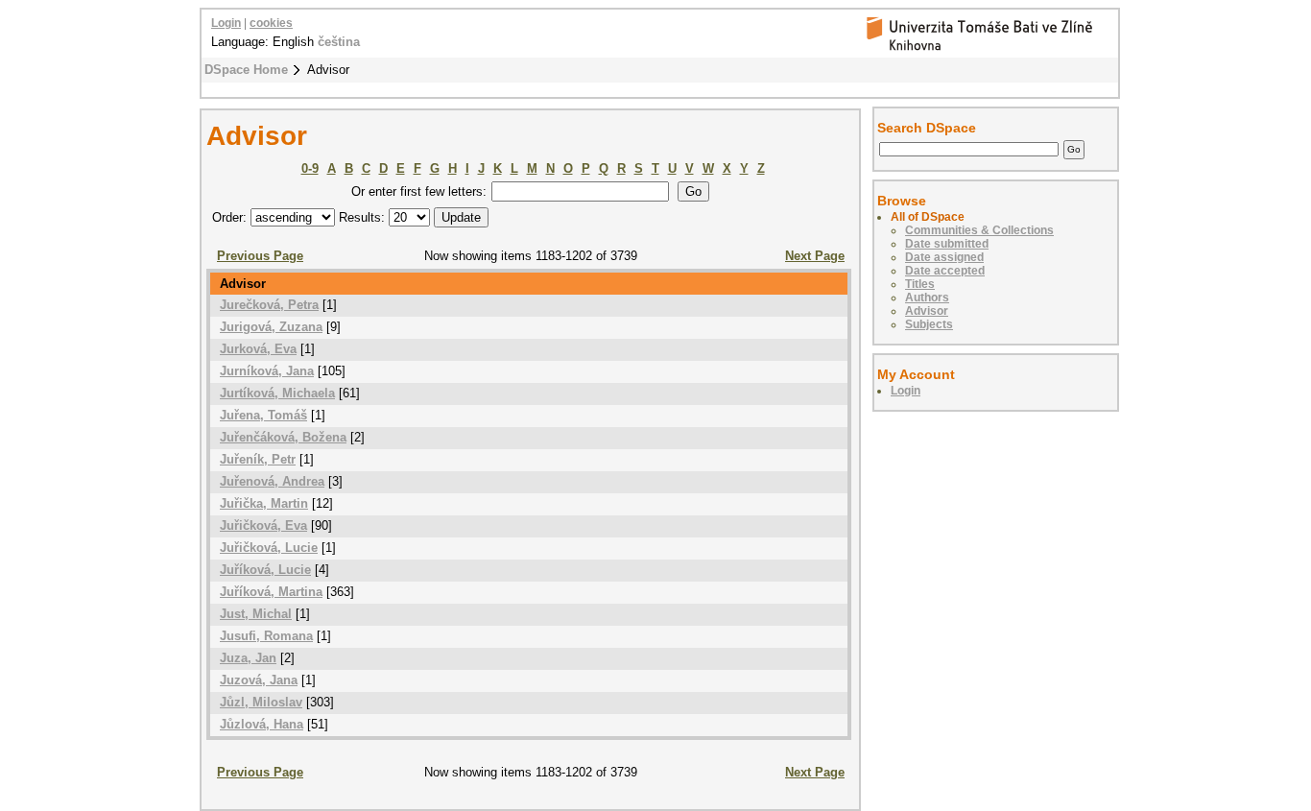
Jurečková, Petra (269, 305)
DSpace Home (246, 69)
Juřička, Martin (264, 503)
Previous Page (260, 256)
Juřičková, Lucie (269, 547)
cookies (271, 23)
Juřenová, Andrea (272, 481)
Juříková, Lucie (265, 569)
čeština (339, 42)
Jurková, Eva (258, 349)
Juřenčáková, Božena (283, 437)
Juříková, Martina (271, 591)
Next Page (815, 256)
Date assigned (944, 257)
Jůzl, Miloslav (261, 702)
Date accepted (945, 270)
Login (226, 23)
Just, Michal (256, 614)
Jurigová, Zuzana (271, 327)
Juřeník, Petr (258, 459)
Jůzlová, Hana (261, 724)
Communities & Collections (979, 230)
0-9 (310, 168)
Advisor (926, 311)
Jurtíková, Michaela (277, 393)
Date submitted (947, 243)
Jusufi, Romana (266, 636)
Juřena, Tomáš (263, 415)
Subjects (929, 324)
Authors (927, 297)
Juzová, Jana (259, 680)
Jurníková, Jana (267, 371)
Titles (920, 284)
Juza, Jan (248, 658)
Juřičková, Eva (263, 525)
